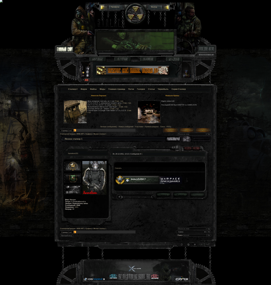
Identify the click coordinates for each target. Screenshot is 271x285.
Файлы (93, 89)
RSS (168, 127)
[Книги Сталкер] (148, 61)
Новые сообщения (126, 127)
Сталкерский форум (67, 134)
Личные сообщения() (108, 127)
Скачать (118, 168)
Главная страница (116, 89)
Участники (139, 127)
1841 (76, 207)
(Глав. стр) (119, 101)
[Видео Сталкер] (174, 61)
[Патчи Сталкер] (122, 61)
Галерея (141, 89)
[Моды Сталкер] (97, 61)
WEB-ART (80, 134)
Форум (84, 89)
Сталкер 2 (72, 89)
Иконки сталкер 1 (100, 134)
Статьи (151, 89)
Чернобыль (163, 89)
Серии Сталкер (179, 89)
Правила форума (152, 127)
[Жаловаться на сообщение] (180, 195)
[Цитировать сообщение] (163, 195)
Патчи (131, 89)
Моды (102, 89)
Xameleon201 (73, 153)
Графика (89, 134)
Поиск (162, 127)
